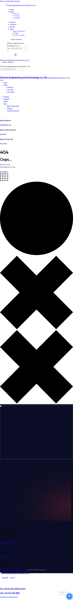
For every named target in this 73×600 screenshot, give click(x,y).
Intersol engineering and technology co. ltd (14, 570)
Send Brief (3, 134)
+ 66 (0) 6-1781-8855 (7, 547)
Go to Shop (3, 143)
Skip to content (5, 1)
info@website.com (5, 125)
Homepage (3, 171)
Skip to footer (15, 1)
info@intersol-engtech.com (9, 543)
